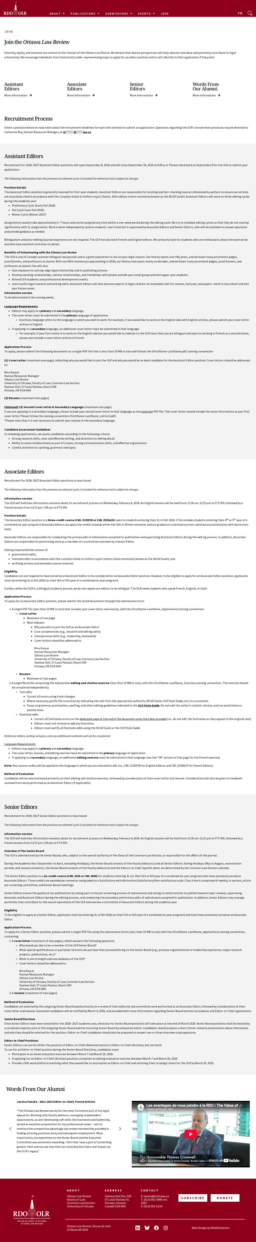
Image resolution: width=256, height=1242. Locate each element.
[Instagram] (165, 1228)
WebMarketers (220, 1228)
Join (165, 13)
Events (144, 13)
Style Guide (148, 705)
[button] (10, 1129)
